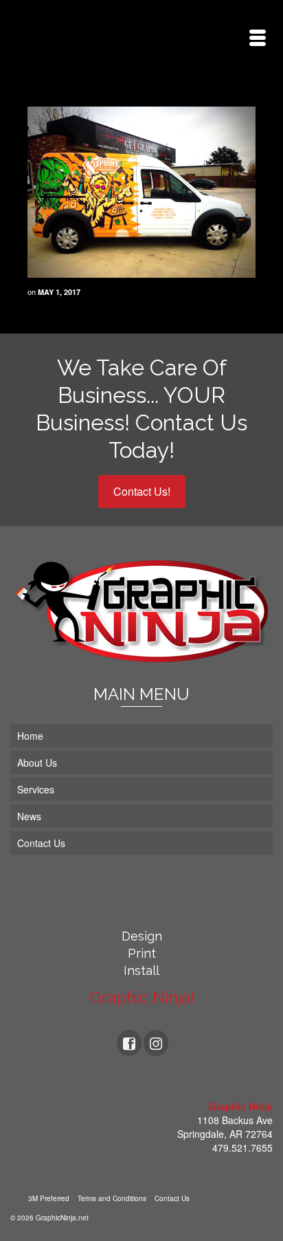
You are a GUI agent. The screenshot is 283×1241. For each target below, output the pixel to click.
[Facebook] (129, 1043)
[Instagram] (156, 1043)
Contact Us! (141, 491)
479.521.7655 (242, 1147)
